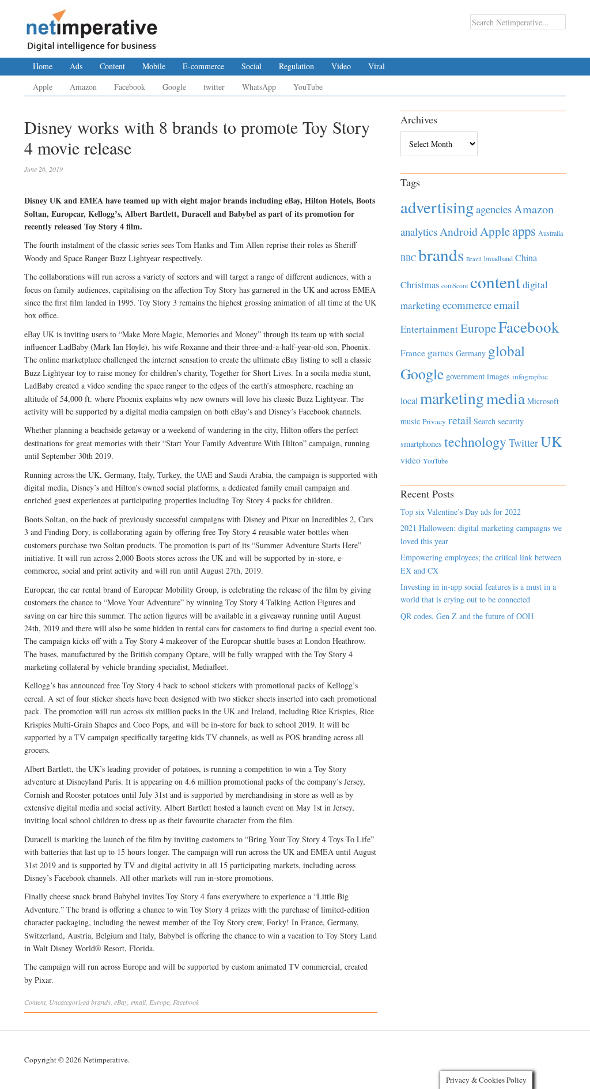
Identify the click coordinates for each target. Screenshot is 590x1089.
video (410, 460)
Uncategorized (69, 1002)
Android (459, 231)
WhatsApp (259, 86)
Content (112, 66)
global (506, 350)
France (412, 353)
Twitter (523, 443)
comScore (454, 285)
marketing (452, 398)
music (410, 421)
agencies (494, 209)
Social (251, 66)
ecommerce (466, 304)
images (498, 376)
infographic (530, 376)
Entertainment (429, 329)
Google (174, 86)
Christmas (419, 284)
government (465, 376)
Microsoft (543, 400)
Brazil (474, 259)
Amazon (83, 86)
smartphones (421, 443)
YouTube (308, 86)
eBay (120, 1002)
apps (524, 230)
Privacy (434, 421)
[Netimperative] (92, 26)
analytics (418, 231)
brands (101, 1002)
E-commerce (203, 66)
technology (475, 441)
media (505, 398)
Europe (159, 1002)
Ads (76, 66)
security (511, 421)
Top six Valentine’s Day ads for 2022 (460, 511)
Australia (550, 233)
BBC (408, 258)
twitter (214, 86)
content (495, 281)
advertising (437, 207)
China (526, 257)
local (409, 400)
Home (42, 66)
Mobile (153, 66)
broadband (498, 258)
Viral (376, 66)
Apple (42, 86)
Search (485, 421)
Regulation (296, 66)
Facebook (129, 86)
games (440, 352)
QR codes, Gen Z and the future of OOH (467, 616)
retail (459, 420)
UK (551, 441)
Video (341, 66)
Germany (471, 353)
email (138, 1002)
